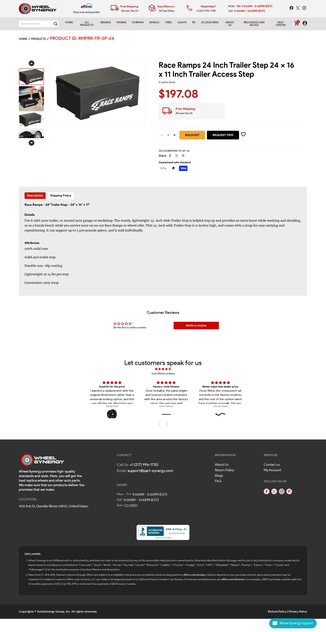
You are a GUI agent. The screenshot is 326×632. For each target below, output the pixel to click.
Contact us (272, 465)
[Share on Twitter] (176, 155)
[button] (160, 424)
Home (69, 22)
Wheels (154, 22)
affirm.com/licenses (232, 579)
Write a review (196, 325)
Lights (182, 22)
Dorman (138, 22)
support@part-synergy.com (150, 470)
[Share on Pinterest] (183, 155)
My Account (272, 470)
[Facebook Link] (292, 8)
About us (229, 24)
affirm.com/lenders (194, 574)
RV (193, 22)
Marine (121, 22)
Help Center (280, 24)
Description (35, 195)
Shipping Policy (60, 195)
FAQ (218, 481)
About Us (221, 465)
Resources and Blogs (254, 24)
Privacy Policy (298, 611)
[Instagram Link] (304, 8)
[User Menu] (305, 24)
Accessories (210, 22)
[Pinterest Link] (289, 491)
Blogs (219, 475)
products (38, 39)
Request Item (223, 135)
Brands (106, 22)
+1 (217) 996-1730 (206, 10)
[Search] (55, 24)
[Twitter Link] (298, 8)
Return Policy (224, 470)
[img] (163, 369)
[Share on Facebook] (170, 155)
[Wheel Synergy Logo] (41, 461)
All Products (87, 24)
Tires (168, 22)
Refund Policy (277, 611)
